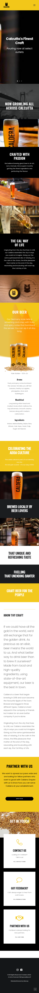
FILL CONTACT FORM (20, 861)
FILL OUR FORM (19, 937)
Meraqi (26, 981)
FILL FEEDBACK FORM (19, 899)
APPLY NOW (19, 798)
